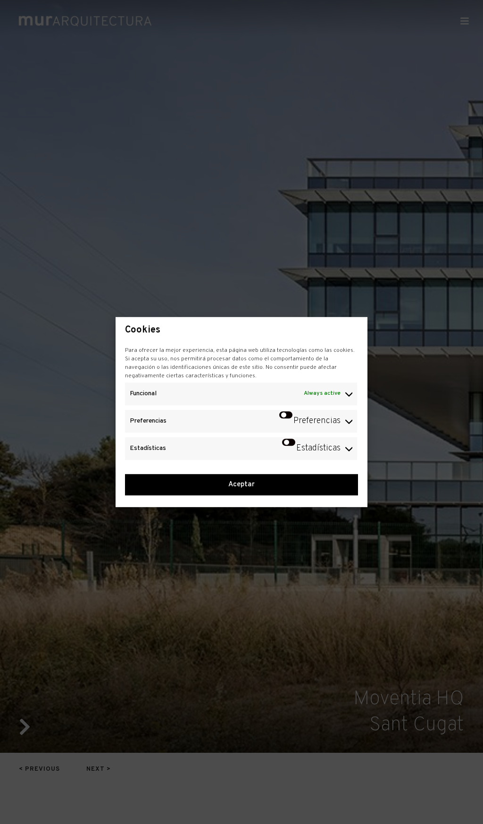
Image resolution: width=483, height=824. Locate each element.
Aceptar (241, 484)
